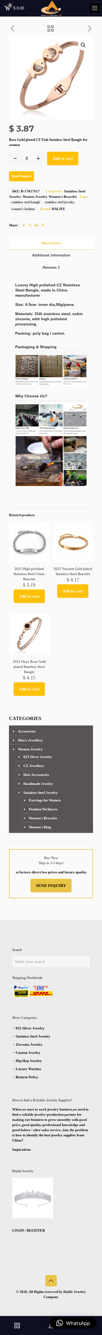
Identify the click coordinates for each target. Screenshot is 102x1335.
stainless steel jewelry (59, 202)
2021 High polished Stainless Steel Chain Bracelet (29, 574)
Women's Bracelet (63, 197)
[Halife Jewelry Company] (51, 8)
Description (51, 243)
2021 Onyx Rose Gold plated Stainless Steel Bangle (29, 666)
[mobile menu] (94, 8)
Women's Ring (40, 827)
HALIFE (58, 209)
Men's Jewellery (30, 740)
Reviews (51, 267)
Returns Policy (27, 1077)
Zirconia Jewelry (29, 1044)
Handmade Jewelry (38, 784)
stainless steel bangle (25, 202)
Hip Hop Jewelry (29, 1061)
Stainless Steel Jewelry (40, 793)
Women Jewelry (35, 197)
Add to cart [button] (29, 596)
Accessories (27, 731)
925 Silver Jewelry (37, 757)
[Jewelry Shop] (17, 1325)
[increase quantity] (38, 158)
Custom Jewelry (28, 1053)
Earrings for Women (45, 800)
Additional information (51, 255)
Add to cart (62, 158)
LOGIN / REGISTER (28, 1230)
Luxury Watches (28, 1069)
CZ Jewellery (33, 766)
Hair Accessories (36, 775)
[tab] (51, 243)
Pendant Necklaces (43, 809)
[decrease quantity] (15, 158)
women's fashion (23, 209)
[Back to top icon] (51, 1280)
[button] (83, 45)
